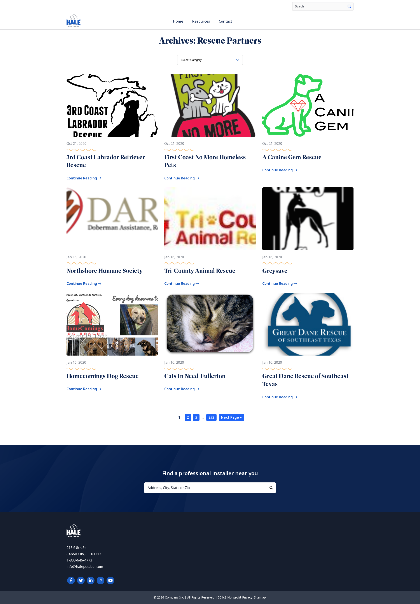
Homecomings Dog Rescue (102, 376)
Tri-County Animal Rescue (199, 271)
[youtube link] (110, 580)
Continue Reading (82, 178)
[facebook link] (71, 580)
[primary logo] (73, 26)
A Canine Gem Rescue (292, 157)
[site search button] (349, 6)
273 (211, 417)
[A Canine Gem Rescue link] (308, 105)
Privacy (247, 597)
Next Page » (231, 417)
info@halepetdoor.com (84, 566)
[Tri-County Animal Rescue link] (210, 218)
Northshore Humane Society (104, 271)
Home (178, 21)
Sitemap (260, 597)
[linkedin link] (90, 580)
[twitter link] (81, 580)
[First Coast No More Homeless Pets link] (210, 105)
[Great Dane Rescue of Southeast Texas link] (308, 324)
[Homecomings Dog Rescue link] (112, 324)
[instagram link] (100, 580)
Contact (225, 21)
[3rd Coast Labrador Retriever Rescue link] (112, 105)
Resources (201, 21)
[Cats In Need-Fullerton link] (210, 324)
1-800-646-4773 (79, 560)
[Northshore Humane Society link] (112, 218)
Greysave (274, 271)
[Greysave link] (308, 218)
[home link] (73, 535)
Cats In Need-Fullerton (195, 376)
